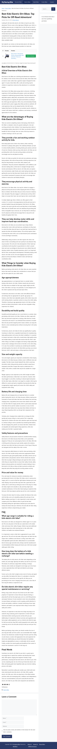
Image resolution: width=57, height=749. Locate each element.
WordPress (15, 746)
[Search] (53, 9)
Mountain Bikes (18, 2)
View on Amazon (31, 56)
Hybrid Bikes (36, 2)
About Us (30, 744)
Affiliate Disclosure (32, 746)
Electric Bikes (27, 2)
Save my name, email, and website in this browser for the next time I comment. (19, 731)
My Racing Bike (7, 2)
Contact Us (35, 744)
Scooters (52, 2)
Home (3, 8)
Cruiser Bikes (44, 2)
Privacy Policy (42, 744)
